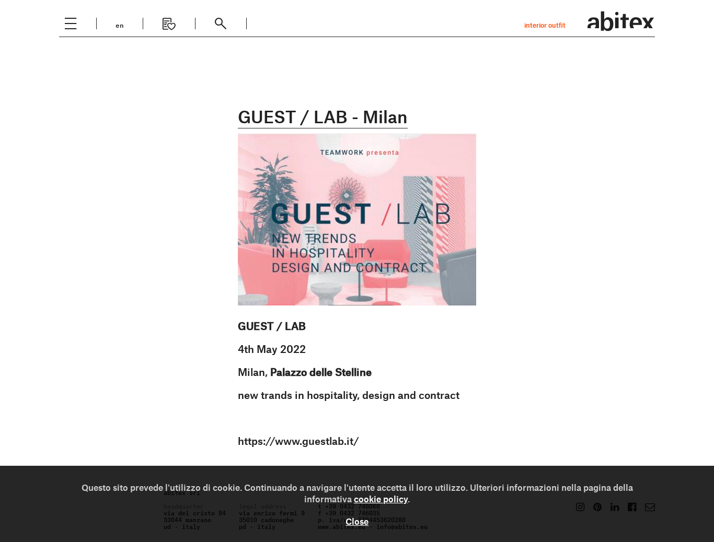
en (120, 24)
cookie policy (381, 498)
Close (357, 521)
